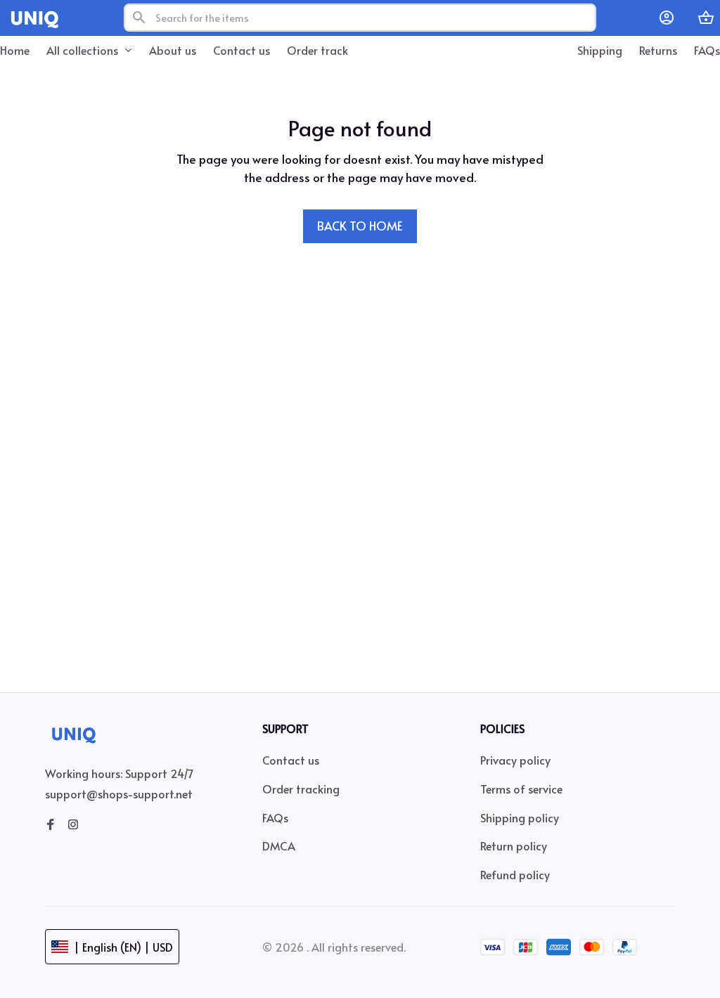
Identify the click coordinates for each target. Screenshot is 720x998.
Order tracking (301, 788)
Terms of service (521, 788)
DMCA (278, 845)
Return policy (513, 845)
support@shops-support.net (119, 793)
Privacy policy (515, 759)
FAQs (275, 817)
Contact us (290, 759)
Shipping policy (519, 817)
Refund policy (515, 874)
